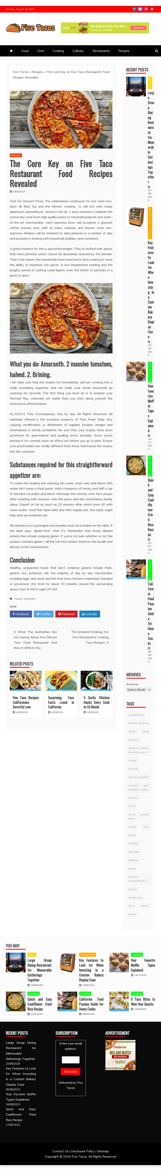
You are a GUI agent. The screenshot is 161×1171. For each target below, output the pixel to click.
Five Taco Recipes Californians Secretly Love (26, 702)
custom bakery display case (139, 750)
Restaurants (101, 51)
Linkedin (91, 614)
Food (24, 51)
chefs (132, 731)
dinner (133, 760)
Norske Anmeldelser (137, 878)
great (132, 835)
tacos (145, 905)
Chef (40, 51)
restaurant (29, 598)
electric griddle (139, 777)
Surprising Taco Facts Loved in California (61, 702)
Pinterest (152, 9)
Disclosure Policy (83, 1151)
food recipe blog (139, 816)
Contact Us (60, 1151)
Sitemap (103, 1151)
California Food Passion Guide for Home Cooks (151, 613)
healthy (133, 843)
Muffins (133, 860)
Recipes (124, 51)
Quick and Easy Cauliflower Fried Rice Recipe (151, 507)
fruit (146, 826)
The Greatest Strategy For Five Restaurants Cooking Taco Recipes (90, 637)
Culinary (78, 51)
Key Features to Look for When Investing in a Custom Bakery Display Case (151, 289)
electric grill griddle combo (139, 787)
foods (132, 826)
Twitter (140, 9)
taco (131, 905)
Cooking (58, 51)
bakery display (138, 723)
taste (132, 914)
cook (146, 731)
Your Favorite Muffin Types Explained (151, 408)
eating (133, 768)
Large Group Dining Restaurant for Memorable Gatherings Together (151, 137)
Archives (132, 684)
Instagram (146, 9)
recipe (18, 598)
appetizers (136, 714)
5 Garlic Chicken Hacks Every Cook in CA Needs (97, 702)
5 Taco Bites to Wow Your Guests (143, 1002)
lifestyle (134, 851)
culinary (134, 739)
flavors (133, 797)
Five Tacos (20, 72)
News (132, 868)
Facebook (134, 9)
